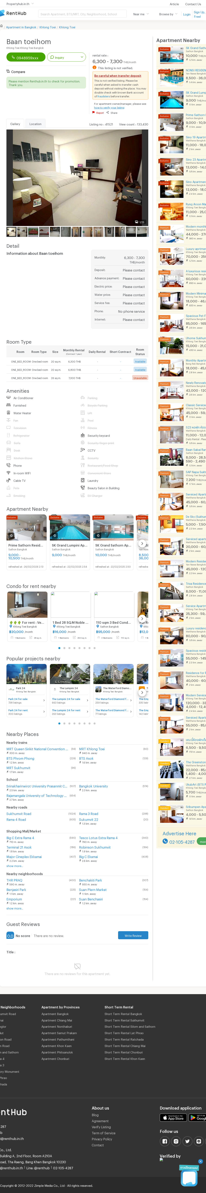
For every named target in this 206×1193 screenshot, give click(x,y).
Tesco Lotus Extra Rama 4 (98, 837)
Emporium (14, 898)
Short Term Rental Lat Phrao (124, 1032)
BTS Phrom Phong (20, 757)
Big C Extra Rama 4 (20, 837)
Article (174, 3)
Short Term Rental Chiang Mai (125, 1045)
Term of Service (103, 1132)
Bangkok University (93, 785)
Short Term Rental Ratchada (124, 1039)
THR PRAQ (14, 879)
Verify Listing (101, 1126)
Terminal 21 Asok (19, 846)
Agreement (100, 1120)
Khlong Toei (47, 26)
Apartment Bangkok (55, 1013)
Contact (98, 1144)
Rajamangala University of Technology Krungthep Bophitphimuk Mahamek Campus (37, 795)
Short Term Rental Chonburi (124, 1051)
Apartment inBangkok (21, 26)
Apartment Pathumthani (57, 1039)
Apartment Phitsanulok (57, 1051)
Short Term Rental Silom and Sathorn (130, 1026)
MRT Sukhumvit (18, 767)
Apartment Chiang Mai (56, 1019)
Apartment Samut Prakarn (59, 1032)
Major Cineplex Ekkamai (24, 856)
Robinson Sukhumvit (95, 846)
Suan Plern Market (93, 889)
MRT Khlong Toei (92, 748)
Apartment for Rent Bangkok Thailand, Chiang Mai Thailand (19, 13)
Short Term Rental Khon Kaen (125, 1058)
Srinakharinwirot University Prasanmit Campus (37, 785)
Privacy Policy (102, 1138)
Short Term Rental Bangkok (123, 1013)
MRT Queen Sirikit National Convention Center (38, 748)
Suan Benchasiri (91, 898)
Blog (95, 1114)
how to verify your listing (109, 107)
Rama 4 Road (16, 819)
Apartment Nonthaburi (56, 1026)
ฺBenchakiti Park (90, 879)
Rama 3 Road (88, 813)
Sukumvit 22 (88, 819)
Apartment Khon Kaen (56, 1045)
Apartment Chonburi (55, 1058)
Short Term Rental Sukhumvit (124, 1019)
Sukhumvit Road (18, 813)
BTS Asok (86, 757)
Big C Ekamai (88, 856)
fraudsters (104, 96)
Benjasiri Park (16, 889)
